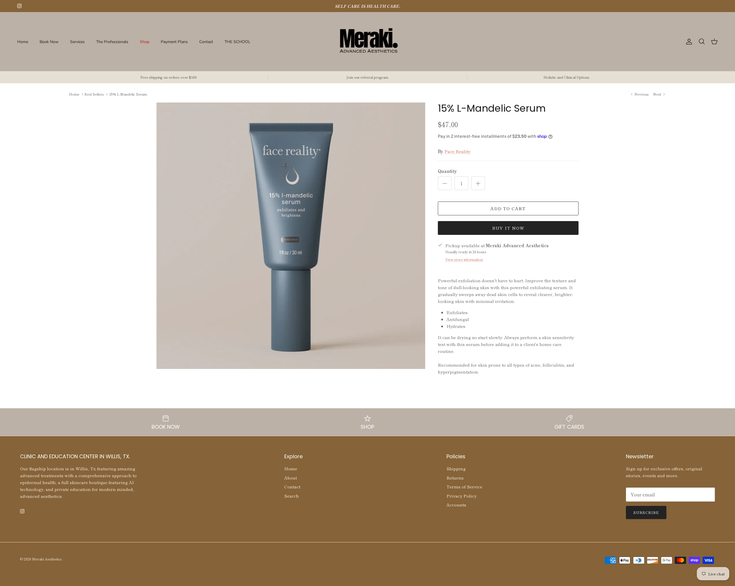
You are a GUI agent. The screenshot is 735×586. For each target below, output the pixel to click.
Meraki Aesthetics (47, 558)
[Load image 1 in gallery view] (290, 235)
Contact (206, 41)
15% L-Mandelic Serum (128, 94)
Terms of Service (464, 487)
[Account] (688, 41)
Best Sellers (94, 94)
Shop (144, 41)
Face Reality (457, 151)
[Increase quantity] (478, 183)
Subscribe (646, 512)
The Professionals (112, 41)
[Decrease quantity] (445, 183)
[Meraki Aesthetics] (367, 41)
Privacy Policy (461, 496)
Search (291, 496)
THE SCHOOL (237, 41)
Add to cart (508, 208)
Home (22, 41)
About (290, 478)
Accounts (456, 505)
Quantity (447, 171)
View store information (464, 259)
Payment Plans (174, 41)
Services (77, 41)
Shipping (456, 468)
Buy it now (508, 228)
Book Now (49, 41)
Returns (455, 478)
